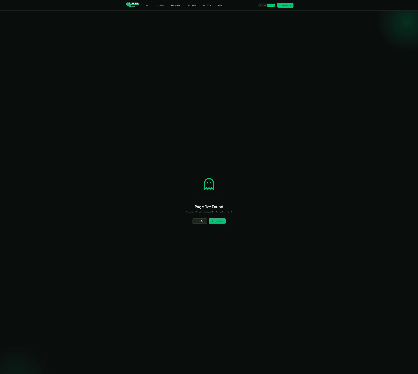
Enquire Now (285, 5)
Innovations (176, 5)
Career (219, 5)
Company (206, 5)
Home (148, 5)
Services (160, 5)
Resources (192, 5)
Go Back (201, 221)
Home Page (219, 221)
